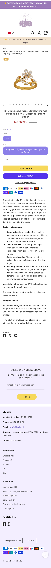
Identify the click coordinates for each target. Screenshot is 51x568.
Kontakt (6, 464)
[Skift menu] (4, 33)
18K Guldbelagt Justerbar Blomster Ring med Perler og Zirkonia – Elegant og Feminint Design (25, 52)
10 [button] (38, 104)
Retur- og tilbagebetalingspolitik (17, 491)
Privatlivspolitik (10, 495)
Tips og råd (8, 460)
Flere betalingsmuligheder (25, 183)
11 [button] (41, 104)
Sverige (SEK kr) (11, 541)
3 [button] (16, 104)
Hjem (4, 48)
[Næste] (47, 105)
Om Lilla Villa (8, 456)
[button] (12, 33)
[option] (25, 79)
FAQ (4, 468)
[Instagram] (8, 524)
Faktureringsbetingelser (14, 504)
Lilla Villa (19, 561)
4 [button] (19, 104)
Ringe (9, 129)
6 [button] (25, 104)
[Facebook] (4, 524)
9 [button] (35, 104)
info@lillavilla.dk (16, 427)
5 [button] (22, 104)
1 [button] (9, 104)
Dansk (29, 541)
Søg (4, 473)
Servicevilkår (9, 500)
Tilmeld (26, 397)
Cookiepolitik (9, 508)
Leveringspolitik (10, 487)
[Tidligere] (3, 105)
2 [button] (13, 104)
